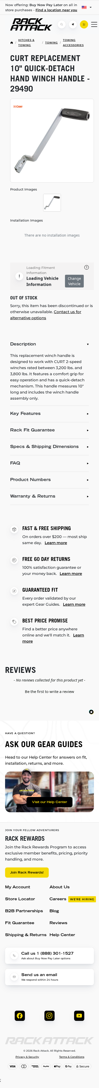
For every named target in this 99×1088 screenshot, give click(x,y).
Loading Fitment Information (40, 270)
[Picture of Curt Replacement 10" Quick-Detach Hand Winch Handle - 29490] (52, 140)
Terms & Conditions (71, 1056)
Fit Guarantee (19, 923)
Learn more (56, 542)
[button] (49, 691)
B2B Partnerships (24, 911)
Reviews (58, 923)
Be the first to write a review (49, 691)
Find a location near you (56, 10)
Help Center (62, 935)
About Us (60, 887)
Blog (54, 911)
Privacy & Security (27, 1056)
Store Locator (20, 899)
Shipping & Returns (25, 935)
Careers (72, 899)
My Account (17, 887)
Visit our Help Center (49, 802)
